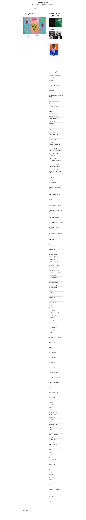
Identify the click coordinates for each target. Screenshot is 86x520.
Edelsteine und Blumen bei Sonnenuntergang (55, 225)
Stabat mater (50, 111)
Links (39, 8)
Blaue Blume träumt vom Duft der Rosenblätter (55, 82)
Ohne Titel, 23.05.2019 (52, 397)
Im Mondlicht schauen (52, 394)
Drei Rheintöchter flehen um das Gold (54, 375)
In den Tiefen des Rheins (52, 367)
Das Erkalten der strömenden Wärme (54, 312)
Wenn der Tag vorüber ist (52, 182)
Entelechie (50, 422)
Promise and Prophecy (52, 297)
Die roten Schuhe (51, 472)
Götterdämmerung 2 (52, 362)
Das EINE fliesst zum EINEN (53, 459)
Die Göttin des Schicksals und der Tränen (54, 385)
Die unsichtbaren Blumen (52, 352)
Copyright (35, 8)
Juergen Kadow (43, 3)
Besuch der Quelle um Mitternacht (54, 330)
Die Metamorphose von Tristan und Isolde (55, 215)
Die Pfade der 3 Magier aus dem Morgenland (55, 205)
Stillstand (50, 449)
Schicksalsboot (51, 457)
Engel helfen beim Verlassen (53, 231)
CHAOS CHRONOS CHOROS (53, 66)
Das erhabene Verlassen (52, 241)
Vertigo (50, 98)
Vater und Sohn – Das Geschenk (53, 285)
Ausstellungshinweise (52, 499)
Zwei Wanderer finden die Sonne (53, 392)
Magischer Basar (51, 300)
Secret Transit (51, 452)
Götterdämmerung (51, 365)
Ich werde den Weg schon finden (53, 434)
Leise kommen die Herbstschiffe (53, 153)
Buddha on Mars (51, 219)
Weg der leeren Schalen (52, 417)
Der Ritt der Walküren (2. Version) (53, 372)
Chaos (50, 447)
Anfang (50, 62)
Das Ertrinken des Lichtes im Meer (53, 277)
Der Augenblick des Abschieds (53, 482)
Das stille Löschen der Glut (52, 439)
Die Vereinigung (51, 474)
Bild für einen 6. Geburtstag (52, 87)
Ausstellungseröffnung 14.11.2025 (53, 61)
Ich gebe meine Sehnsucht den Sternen (54, 427)
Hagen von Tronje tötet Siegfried (53, 380)
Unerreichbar (50, 479)
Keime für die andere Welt (52, 137)
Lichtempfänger (51, 67)
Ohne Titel (50, 244)
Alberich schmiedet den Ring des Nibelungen (55, 377)
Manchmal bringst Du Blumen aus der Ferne (55, 224)
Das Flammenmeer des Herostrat (53, 134)
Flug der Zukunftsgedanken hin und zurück (55, 108)
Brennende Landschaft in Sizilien (53, 282)
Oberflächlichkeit (51, 419)
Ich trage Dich (51, 487)
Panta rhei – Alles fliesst (52, 359)
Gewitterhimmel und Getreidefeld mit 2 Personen (56, 222)
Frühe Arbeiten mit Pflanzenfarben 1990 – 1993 (55, 233)
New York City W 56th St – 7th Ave (54, 73)
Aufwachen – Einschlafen (52, 467)
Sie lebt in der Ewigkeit (52, 342)
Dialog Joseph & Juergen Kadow (53, 254)
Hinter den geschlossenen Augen (53, 83)
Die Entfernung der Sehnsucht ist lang (54, 169)
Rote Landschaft (51, 305)
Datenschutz (48, 8)
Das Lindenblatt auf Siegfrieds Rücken (54, 382)
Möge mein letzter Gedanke (53, 412)
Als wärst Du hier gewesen (52, 142)
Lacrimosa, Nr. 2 (51, 199)
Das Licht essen (51, 335)
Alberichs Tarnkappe (52, 370)
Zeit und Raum (51, 307)
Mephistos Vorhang (51, 80)
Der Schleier (50, 429)
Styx (49, 69)
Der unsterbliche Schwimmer (53, 275)
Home (23, 8)
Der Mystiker (50, 292)
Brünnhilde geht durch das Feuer (53, 369)
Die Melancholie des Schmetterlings (54, 489)
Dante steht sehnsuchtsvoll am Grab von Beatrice (56, 185)
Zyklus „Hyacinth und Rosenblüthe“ (54, 409)
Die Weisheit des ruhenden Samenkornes (54, 144)
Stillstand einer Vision (52, 464)
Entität (50, 129)
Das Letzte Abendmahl (52, 121)
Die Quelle (50, 389)
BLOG (27, 8)
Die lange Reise (51, 454)
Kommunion (50, 175)
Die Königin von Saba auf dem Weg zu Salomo (55, 113)
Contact (31, 8)
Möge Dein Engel (51, 477)
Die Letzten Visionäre (52, 208)
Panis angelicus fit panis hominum (53, 246)
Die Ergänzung (51, 432)
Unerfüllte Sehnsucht (52, 437)
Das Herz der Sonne (51, 332)
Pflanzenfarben (51, 242)
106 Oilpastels (51, 399)
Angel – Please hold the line (52, 103)
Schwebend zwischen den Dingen (53, 237)
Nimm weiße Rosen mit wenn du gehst (54, 220)
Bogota (50, 280)
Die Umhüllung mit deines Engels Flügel (54, 194)
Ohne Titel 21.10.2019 (52, 355)
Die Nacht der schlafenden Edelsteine (54, 217)
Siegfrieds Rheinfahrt (52, 364)
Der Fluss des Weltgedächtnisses (53, 139)
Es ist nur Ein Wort (51, 350)
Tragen (50, 469)
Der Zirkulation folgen (52, 317)
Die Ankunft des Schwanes (52, 345)
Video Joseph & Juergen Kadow (53, 256)
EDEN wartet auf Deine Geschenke (54, 320)
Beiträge (25, 42)
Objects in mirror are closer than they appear (55, 272)
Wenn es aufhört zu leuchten (53, 414)
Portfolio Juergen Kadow (52, 404)
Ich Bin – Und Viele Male (52, 395)
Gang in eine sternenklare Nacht (53, 325)
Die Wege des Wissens (52, 442)
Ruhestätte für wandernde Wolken (54, 85)
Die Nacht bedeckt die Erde (53, 249)
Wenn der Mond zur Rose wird (53, 357)
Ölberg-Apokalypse (51, 123)
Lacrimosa (50, 203)
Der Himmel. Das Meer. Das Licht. (53, 315)
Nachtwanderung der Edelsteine (53, 77)
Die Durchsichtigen (51, 239)
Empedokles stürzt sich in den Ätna (54, 265)
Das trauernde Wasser (52, 155)
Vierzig (50, 64)
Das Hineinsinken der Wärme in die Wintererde (55, 75)
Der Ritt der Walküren (52, 374)
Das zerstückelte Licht (52, 354)
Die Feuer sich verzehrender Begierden (54, 99)
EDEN (49, 322)
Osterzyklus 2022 (51, 177)
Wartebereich (51, 462)
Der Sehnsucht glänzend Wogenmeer (54, 118)
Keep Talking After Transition (53, 444)
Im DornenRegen (51, 402)
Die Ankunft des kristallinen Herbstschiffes (55, 310)
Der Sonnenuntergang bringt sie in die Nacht (55, 340)
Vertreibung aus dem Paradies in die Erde (54, 164)
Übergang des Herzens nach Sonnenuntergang (55, 150)
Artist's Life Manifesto (52, 496)
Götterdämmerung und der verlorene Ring (55, 360)
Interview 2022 (51, 180)
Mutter (50, 92)
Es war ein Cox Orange (52, 259)
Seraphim (50, 290)
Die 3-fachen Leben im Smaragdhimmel (54, 158)
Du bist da (50, 484)
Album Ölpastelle (51, 90)
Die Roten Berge (51, 230)
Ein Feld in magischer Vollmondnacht (54, 101)
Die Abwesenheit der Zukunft (53, 424)
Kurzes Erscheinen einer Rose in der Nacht (55, 78)
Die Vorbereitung (51, 390)
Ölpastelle (50, 407)
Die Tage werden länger (52, 127)
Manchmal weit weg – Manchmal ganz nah (55, 337)
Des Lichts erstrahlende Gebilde (53, 106)
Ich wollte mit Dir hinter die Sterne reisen (54, 251)
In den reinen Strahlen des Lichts (53, 267)
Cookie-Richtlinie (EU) (55, 8)
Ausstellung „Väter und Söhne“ (53, 302)
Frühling (50, 347)
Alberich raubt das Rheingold (53, 379)
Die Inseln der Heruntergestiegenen (54, 132)
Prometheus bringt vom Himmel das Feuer (55, 270)
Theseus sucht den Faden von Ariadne (54, 384)
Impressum (43, 8)
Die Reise (50, 387)
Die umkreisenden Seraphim (53, 287)
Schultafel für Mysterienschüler (53, 116)
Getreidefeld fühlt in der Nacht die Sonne (54, 166)
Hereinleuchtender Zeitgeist (53, 148)
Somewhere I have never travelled (53, 197)
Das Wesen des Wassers (52, 327)
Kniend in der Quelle (51, 295)
